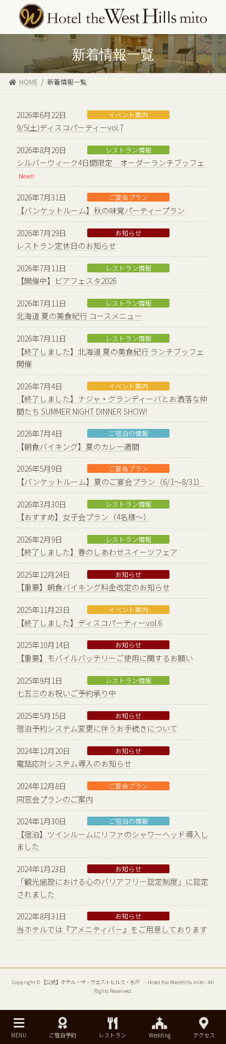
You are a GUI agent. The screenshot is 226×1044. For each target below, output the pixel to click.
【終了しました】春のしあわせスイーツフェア (97, 551)
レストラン (112, 1035)
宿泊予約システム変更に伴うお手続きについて (97, 728)
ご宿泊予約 (62, 1035)
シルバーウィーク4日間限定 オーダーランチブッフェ (110, 162)
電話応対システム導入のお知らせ (74, 763)
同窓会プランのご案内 (54, 799)
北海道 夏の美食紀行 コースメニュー (79, 315)
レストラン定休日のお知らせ (66, 245)
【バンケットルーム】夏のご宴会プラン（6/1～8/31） (110, 481)
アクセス (204, 1035)
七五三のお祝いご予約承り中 (66, 693)
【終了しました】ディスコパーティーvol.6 (89, 622)
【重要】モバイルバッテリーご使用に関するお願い (104, 657)
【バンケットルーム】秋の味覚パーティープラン (100, 210)
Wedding (160, 1035)
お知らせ (128, 232)
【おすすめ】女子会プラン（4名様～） (83, 516)
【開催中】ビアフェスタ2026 (66, 280)
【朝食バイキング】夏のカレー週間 (77, 446)
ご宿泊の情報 (128, 433)
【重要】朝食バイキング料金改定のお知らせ (93, 587)
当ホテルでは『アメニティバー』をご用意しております (111, 929)
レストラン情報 (128, 150)
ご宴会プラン (128, 197)
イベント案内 (128, 114)
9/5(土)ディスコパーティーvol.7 (69, 127)
